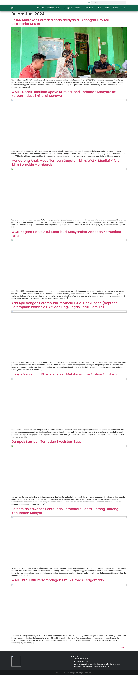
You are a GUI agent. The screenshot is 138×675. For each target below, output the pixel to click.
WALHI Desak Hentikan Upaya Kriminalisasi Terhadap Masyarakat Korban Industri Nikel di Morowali (63, 94)
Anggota (68, 8)
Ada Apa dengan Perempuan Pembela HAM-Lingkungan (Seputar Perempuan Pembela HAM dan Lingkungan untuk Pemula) (64, 305)
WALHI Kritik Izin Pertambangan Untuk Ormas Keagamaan (57, 580)
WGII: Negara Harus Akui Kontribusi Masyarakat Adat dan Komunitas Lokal (66, 233)
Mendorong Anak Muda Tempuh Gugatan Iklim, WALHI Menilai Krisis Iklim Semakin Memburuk (65, 162)
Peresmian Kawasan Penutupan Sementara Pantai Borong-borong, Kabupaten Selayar (65, 511)
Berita (77, 8)
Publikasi (89, 8)
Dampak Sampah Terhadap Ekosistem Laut (46, 441)
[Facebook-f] (80, 2)
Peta (123, 8)
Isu (99, 8)
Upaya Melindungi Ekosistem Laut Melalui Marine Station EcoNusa (64, 374)
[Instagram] (88, 2)
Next (124, 647)
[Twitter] (84, 2)
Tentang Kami (53, 8)
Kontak (107, 8)
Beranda (40, 8)
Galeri (115, 8)
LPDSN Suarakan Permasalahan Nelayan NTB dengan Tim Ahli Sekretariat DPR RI (60, 22)
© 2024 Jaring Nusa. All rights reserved (77, 673)
